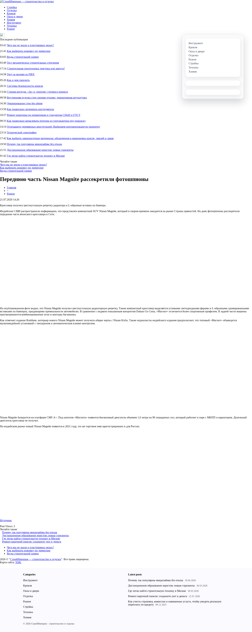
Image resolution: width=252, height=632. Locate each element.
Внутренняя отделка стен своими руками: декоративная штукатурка (47, 97)
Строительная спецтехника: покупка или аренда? (36, 68)
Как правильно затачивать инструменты (30, 109)
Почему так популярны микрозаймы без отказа (34, 144)
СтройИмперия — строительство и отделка (35, 559)
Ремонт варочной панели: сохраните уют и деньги (31, 541)
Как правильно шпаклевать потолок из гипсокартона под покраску (46, 120)
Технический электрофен (22, 132)
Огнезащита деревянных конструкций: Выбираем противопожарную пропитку (53, 126)
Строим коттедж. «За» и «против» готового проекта (37, 91)
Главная (11, 187)
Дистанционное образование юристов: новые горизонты (40, 149)
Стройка (12, 7)
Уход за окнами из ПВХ (21, 74)
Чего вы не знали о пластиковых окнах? (30, 45)
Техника (12, 25)
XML (18, 562)
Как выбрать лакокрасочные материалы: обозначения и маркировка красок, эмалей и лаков (60, 138)
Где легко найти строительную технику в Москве (36, 155)
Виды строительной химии (23, 56)
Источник (6, 520)
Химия (11, 19)
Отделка (12, 10)
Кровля (11, 13)
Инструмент (14, 22)
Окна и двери (15, 16)
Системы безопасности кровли (25, 85)
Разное (11, 28)
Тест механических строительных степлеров (33, 62)
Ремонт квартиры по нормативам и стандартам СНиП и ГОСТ (43, 115)
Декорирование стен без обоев (25, 103)
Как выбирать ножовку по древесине (28, 51)
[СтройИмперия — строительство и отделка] (27, 1)
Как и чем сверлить (18, 80)
